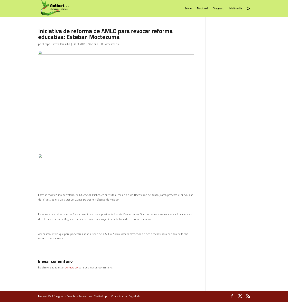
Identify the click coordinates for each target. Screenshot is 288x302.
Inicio (188, 8)
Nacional (202, 8)
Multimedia (235, 8)
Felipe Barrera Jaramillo (56, 44)
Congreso (218, 8)
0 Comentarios (110, 44)
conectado (71, 267)
